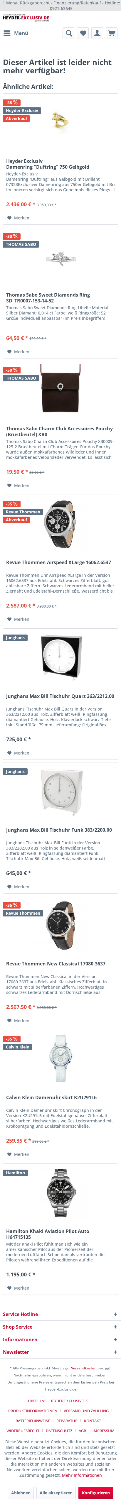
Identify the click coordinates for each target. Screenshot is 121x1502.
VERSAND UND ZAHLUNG (86, 1410)
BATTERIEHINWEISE (33, 1420)
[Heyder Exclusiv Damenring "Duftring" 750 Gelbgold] (60, 123)
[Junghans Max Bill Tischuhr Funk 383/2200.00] (60, 791)
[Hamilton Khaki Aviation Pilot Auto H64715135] (60, 1193)
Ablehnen (21, 1493)
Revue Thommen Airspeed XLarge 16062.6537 (58, 562)
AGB (82, 1430)
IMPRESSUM (104, 1430)
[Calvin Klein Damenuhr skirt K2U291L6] (60, 1059)
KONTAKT (92, 1420)
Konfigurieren (96, 1493)
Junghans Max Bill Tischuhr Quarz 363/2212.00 (60, 696)
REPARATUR (67, 1420)
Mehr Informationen (82, 1475)
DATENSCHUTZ (59, 1430)
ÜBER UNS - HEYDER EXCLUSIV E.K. (58, 1400)
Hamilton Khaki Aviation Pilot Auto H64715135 (47, 1234)
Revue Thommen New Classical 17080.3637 (55, 964)
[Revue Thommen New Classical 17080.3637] (60, 925)
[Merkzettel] (83, 33)
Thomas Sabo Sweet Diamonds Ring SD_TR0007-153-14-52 (48, 298)
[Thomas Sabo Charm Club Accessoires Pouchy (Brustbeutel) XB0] (60, 390)
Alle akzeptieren (56, 1493)
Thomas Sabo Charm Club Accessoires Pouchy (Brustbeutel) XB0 (59, 431)
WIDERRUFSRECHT (22, 1430)
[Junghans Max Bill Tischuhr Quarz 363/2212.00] (60, 658)
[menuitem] (15, 33)
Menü (21, 33)
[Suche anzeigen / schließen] (68, 33)
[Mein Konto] (97, 33)
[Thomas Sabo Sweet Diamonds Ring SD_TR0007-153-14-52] (60, 256)
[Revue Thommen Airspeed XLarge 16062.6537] (60, 524)
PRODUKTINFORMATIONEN (32, 1410)
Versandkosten (84, 1368)
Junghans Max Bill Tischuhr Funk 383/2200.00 (59, 830)
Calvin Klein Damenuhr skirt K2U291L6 (51, 1098)
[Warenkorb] (111, 33)
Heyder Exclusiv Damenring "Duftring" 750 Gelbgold (47, 164)
